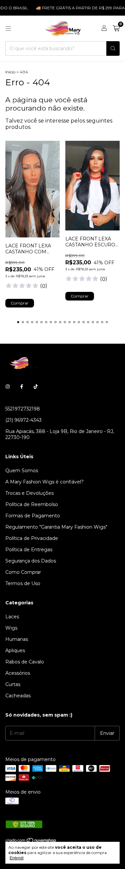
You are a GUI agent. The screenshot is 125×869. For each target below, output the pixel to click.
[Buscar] (113, 48)
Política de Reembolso (31, 504)
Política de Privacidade (31, 538)
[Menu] (8, 29)
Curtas (12, 684)
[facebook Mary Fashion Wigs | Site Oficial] (21, 387)
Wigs (11, 628)
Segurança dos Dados (30, 561)
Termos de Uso (22, 583)
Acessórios (17, 673)
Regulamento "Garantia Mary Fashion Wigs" (56, 527)
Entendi (17, 858)
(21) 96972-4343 (23, 420)
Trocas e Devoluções (29, 493)
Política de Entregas (28, 550)
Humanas (16, 639)
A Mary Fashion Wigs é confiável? (44, 482)
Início (10, 71)
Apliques (15, 650)
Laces (12, 617)
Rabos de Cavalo (24, 662)
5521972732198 (22, 409)
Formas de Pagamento (32, 516)
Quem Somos (21, 471)
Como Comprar (23, 572)
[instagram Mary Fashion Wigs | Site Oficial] (7, 387)
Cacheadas (18, 696)
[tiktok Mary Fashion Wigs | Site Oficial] (35, 387)
